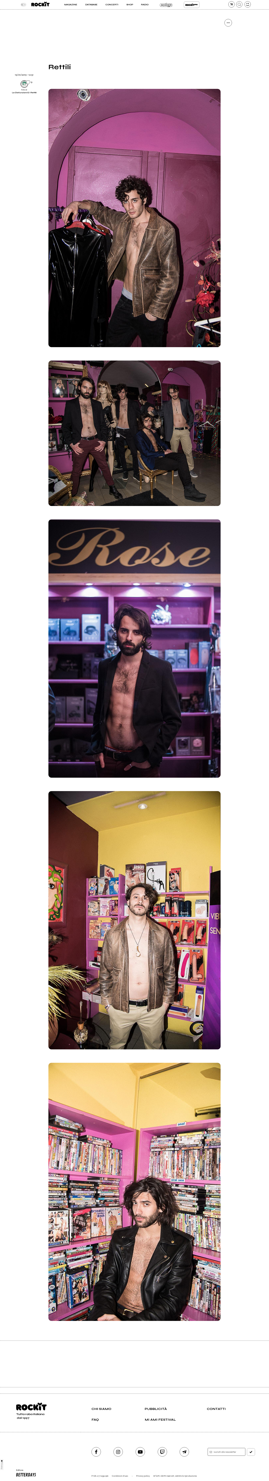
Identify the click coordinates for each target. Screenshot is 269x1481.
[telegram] (184, 1452)
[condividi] (228, 22)
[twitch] (162, 1452)
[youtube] (140, 1452)
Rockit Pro (191, 4)
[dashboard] (248, 4)
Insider (166, 5)
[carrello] (231, 4)
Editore (18, 1471)
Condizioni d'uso (120, 1476)
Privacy (2, 1465)
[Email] (228, 33)
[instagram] (118, 1452)
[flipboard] (228, 44)
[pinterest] (228, 86)
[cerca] (239, 4)
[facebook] (228, 65)
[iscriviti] (251, 1452)
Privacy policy (143, 1476)
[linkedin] (228, 75)
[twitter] (228, 54)
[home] (40, 4)
